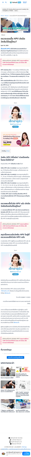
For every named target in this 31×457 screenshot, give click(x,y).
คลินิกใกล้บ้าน (5, 449)
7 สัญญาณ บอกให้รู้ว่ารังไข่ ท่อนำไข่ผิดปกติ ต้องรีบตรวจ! (8, 411)
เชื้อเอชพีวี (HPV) (5, 49)
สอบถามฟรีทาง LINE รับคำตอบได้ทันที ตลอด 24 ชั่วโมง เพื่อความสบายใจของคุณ (15, 62)
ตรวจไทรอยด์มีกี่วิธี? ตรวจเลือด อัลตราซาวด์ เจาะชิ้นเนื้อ (23, 411)
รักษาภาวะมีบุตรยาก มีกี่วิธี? (7, 378)
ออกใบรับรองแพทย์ (13, 449)
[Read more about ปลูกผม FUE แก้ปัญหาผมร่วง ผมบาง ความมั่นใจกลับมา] (8, 384)
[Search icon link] (6, 3)
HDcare (3, 35)
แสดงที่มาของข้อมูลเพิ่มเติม (15, 357)
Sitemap (24, 447)
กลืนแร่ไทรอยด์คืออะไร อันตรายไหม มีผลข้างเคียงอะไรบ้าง (22, 375)
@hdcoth (7, 293)
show (7, 151)
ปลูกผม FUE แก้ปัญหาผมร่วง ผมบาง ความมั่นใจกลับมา (8, 390)
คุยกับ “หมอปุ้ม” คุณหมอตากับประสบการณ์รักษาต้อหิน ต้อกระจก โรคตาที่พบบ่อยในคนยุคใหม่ (22, 394)
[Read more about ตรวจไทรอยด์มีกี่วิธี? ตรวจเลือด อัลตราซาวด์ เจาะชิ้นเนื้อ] (23, 404)
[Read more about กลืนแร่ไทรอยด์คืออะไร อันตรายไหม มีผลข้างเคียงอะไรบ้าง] (23, 369)
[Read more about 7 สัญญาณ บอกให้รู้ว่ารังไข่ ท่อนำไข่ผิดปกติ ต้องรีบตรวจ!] (8, 404)
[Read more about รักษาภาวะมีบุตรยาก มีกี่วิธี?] (8, 371)
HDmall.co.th (5, 291)
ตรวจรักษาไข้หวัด (23, 449)
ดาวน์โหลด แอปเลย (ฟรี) (26, 453)
